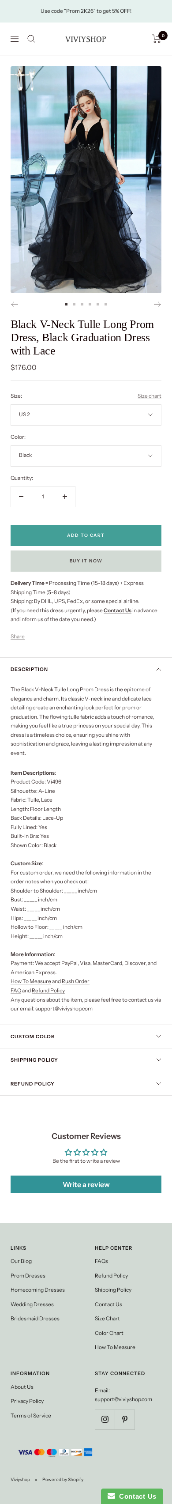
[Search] (31, 39)
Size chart (149, 395)
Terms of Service (31, 1415)
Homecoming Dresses (38, 1289)
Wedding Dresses (32, 1304)
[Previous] (14, 304)
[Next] (157, 304)
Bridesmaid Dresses (35, 1318)
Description (29, 669)
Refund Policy (48, 990)
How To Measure (31, 981)
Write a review (86, 1184)
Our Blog (21, 1261)
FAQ (16, 990)
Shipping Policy (34, 1060)
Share (18, 636)
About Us (22, 1386)
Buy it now (86, 561)
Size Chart (107, 1318)
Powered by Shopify (62, 1479)
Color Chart (109, 1333)
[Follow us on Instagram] (105, 1419)
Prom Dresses (28, 1275)
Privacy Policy (27, 1401)
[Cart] (156, 38)
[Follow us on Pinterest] (125, 1419)
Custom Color (33, 1036)
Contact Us (108, 1304)
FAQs (101, 1261)
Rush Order (76, 981)
